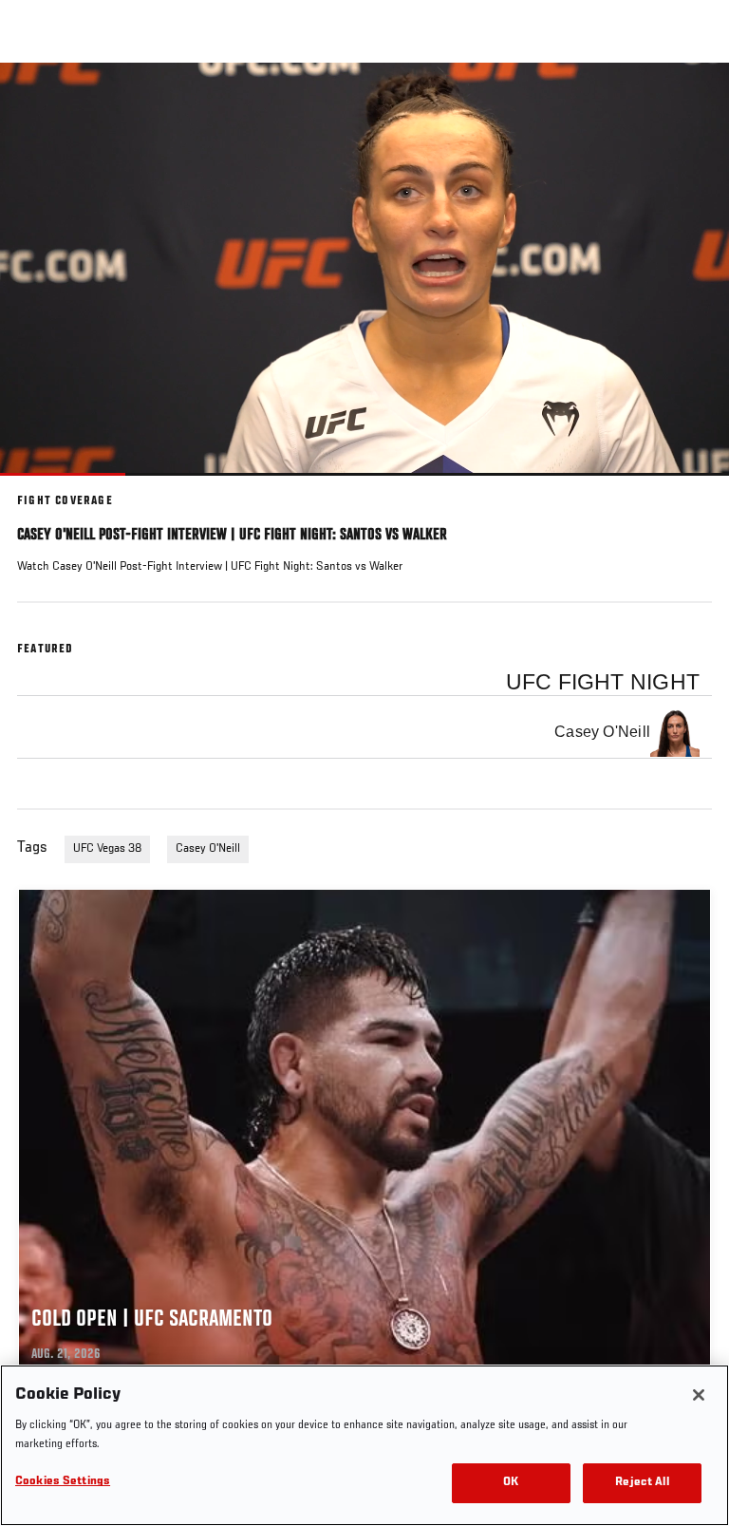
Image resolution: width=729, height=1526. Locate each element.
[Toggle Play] (39, 487)
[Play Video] (365, 269)
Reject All (641, 1483)
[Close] (699, 1395)
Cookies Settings (62, 1482)
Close (694, 98)
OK (510, 1483)
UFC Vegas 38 (107, 849)
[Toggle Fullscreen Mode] (690, 487)
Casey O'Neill (208, 849)
